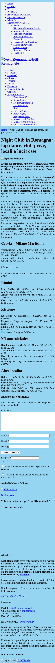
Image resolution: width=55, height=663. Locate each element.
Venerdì (11, 81)
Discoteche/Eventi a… (18, 23)
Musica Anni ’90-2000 (24, 122)
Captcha (5, 458)
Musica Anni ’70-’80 (23, 119)
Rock (16, 108)
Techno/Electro (20, 105)
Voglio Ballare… (15, 94)
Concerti (11, 92)
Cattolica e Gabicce (22, 33)
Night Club (18, 53)
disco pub (24, 574)
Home (10, 3)
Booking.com (7, 495)
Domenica (12, 86)
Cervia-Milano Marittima (25, 42)
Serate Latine (19, 100)
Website (5, 446)
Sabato (10, 83)
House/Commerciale (23, 102)
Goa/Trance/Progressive (25, 124)
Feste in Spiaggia (15, 89)
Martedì (11, 72)
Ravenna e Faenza (22, 50)
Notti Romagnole (28, 611)
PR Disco (12, 12)
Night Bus (12, 20)
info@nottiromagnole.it (21, 608)
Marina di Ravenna (22, 44)
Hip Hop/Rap (20, 111)
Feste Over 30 (20, 97)
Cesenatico (18, 39)
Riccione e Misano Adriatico (27, 28)
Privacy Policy (27, 621)
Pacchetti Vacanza (16, 17)
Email (4, 441)
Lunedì (10, 70)
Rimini (16, 25)
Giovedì (11, 78)
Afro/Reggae (19, 113)
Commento (6, 410)
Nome (4, 435)
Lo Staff (11, 6)
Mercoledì (12, 75)
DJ (8, 9)
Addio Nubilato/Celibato (19, 14)
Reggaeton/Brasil (21, 116)
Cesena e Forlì (20, 47)
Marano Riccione (21, 31)
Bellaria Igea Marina (23, 36)
